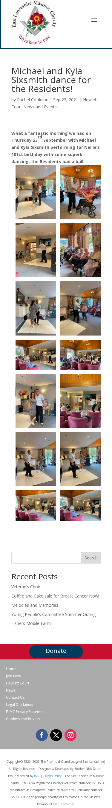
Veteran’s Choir (25, 586)
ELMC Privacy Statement (26, 711)
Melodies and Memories (34, 605)
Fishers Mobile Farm (31, 623)
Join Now (13, 676)
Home (11, 669)
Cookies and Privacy (23, 719)
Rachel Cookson (32, 99)
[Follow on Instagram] (70, 735)
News (10, 690)
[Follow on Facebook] (42, 735)
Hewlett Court (17, 683)
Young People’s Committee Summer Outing (53, 614)
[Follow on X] (56, 735)
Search (91, 558)
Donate (56, 651)
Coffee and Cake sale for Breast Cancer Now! (55, 596)
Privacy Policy (52, 776)
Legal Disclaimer (20, 704)
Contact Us (15, 697)
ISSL (37, 776)
